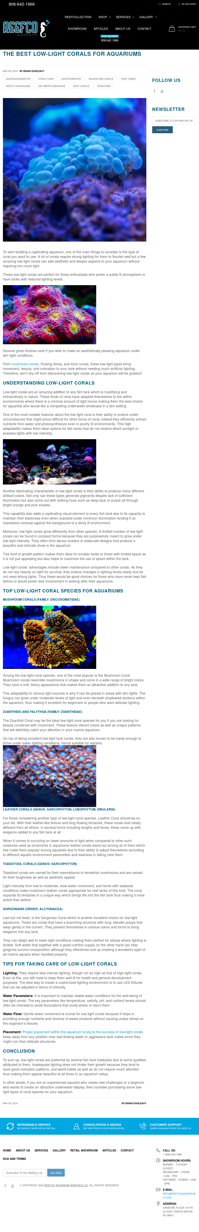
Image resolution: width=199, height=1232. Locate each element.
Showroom (77, 28)
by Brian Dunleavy (134, 1103)
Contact (145, 28)
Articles (101, 28)
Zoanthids (104, 86)
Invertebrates (71, 78)
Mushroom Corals (101, 78)
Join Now (56, 1173)
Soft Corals (81, 86)
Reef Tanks (128, 78)
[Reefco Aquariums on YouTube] (162, 91)
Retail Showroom (84, 1150)
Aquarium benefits (18, 78)
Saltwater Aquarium (51, 86)
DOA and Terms (14, 1159)
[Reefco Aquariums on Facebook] (154, 91)
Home (7, 1150)
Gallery (59, 1150)
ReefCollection (78, 17)
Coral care (46, 78)
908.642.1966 (109, 38)
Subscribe (162, 129)
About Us (122, 28)
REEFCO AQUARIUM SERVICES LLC (66, 1185)
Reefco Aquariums (18, 86)
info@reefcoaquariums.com (179, 1195)
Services (41, 1150)
